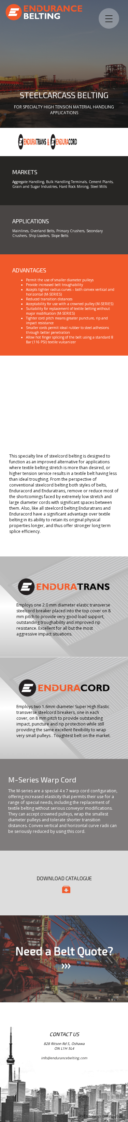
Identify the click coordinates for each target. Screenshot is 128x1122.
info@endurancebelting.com (64, 1058)
